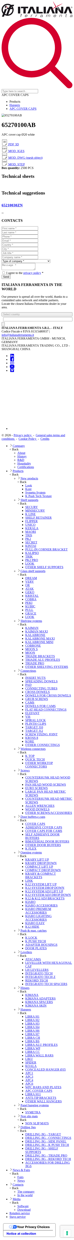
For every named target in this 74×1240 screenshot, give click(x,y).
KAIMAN (31, 628)
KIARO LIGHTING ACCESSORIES (38, 917)
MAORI (30, 531)
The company (26, 1191)
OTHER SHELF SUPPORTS (44, 567)
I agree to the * (24, 273)
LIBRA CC (32, 1052)
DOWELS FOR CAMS (40, 706)
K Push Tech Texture (38, 496)
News (21, 1180)
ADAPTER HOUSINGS (41, 944)
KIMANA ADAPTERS (40, 998)
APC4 (29, 1080)
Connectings (28, 670)
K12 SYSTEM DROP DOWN (44, 887)
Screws (25, 770)
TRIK (29, 556)
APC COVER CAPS (23, 108)
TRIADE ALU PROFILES (42, 659)
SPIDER (30, 1062)
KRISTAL (32, 595)
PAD (28, 685)
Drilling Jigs (28, 1127)
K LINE (30, 514)
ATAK (29, 588)
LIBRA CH (32, 1037)
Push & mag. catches (34, 930)
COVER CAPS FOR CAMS (43, 831)
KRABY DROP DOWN (41, 863)
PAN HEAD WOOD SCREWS (45, 784)
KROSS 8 (31, 738)
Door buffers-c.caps (33, 816)
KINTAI (30, 546)
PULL (29, 610)
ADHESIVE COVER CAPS (43, 827)
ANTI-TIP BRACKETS (40, 1097)
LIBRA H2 (32, 1020)
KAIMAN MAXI (36, 631)
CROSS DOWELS (37, 692)
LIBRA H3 (32, 1023)
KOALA (31, 1066)
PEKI (28, 602)
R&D (20, 460)
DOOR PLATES (36, 948)
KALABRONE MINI (39, 642)
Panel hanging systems (35, 1105)
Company (19, 445)
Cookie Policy (28, 438)
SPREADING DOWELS (41, 681)
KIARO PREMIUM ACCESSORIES (38, 910)
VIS (27, 716)
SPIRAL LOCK (35, 720)
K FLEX (31, 848)
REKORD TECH (36, 980)
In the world (25, 1195)
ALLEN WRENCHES (39, 805)
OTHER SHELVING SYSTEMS (46, 666)
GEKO (29, 592)
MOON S (31, 649)
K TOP (30, 756)
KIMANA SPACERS (39, 1002)
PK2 (28, 539)
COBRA (31, 599)
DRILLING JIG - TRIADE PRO (46, 1155)
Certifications (25, 467)
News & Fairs (21, 1170)
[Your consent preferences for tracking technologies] (67, 1233)
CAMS (29, 702)
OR (27, 585)
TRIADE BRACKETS (40, 656)
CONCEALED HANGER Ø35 (45, 1069)
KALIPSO (32, 553)
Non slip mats (29, 1116)
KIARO (30, 902)
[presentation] (2, 213)
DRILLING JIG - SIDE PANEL (46, 1141)
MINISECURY (35, 510)
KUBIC (30, 606)
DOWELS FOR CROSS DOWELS (48, 695)
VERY (29, 581)
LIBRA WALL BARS (39, 1055)
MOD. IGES (15, 151)
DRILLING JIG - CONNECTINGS (48, 1138)
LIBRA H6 (32, 1030)
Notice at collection (21, 1233)
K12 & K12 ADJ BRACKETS (45, 898)
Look (28, 485)
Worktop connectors (33, 749)
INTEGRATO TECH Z (40, 977)
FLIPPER (31, 521)
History (22, 456)
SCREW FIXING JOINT (41, 734)
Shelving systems (31, 621)
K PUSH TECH (35, 941)
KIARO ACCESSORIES (41, 905)
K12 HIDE (32, 926)
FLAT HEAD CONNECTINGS (46, 709)
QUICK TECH (35, 759)
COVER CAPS (35, 823)
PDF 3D (13, 144)
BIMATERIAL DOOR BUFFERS (47, 841)
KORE (29, 741)
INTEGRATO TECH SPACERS (46, 984)
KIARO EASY (35, 923)
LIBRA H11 (33, 1094)
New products (29, 478)
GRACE (30, 613)
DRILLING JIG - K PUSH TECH (47, 1145)
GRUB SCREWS (36, 699)
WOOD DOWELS (37, 809)
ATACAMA (33, 959)
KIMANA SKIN (36, 1005)
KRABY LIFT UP (37, 859)
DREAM (31, 578)
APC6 (29, 1083)
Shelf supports (29, 500)
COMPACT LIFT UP (39, 866)
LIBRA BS (32, 1041)
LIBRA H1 (32, 1016)
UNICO (30, 524)
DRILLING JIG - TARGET (43, 1134)
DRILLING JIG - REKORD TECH (48, 1159)
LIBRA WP (32, 1048)
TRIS (28, 535)
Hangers (14, 105)
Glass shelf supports (33, 571)
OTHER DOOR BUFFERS (43, 845)
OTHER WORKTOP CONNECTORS (39, 764)
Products (18, 471)
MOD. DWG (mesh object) (25, 157)
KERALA (31, 528)
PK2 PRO (31, 560)
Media (17, 1199)
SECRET (31, 542)
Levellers (26, 952)
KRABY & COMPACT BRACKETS (40, 875)
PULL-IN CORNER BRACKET (46, 549)
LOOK (29, 563)
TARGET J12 (34, 730)
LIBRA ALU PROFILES (41, 1044)
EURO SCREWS (36, 788)
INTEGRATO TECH (39, 973)
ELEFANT (32, 713)
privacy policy (32, 273)
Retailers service (19, 1213)
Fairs (20, 1177)
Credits (44, 438)
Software (23, 1206)
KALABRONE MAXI (40, 638)
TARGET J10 (34, 727)
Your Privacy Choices (33, 1227)
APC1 (29, 1073)
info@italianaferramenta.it (18, 335)
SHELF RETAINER (38, 517)
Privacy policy (23, 435)
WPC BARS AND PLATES (43, 1087)
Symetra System (35, 492)
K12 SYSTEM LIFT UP (41, 884)
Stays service (17, 1216)
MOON (30, 652)
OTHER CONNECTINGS (42, 745)
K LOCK (31, 937)
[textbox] (37, 319)
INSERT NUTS (35, 677)
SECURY (31, 507)
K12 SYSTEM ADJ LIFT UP (44, 891)
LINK (29, 880)
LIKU (29, 1059)
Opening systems (31, 852)
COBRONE (33, 645)
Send (6, 276)
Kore (28, 489)
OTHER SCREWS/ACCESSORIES (48, 812)
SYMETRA (33, 1112)
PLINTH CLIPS (35, 723)
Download (24, 1209)
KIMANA (31, 995)
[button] (37, 314)
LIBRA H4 (32, 1027)
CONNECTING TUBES (41, 688)
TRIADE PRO (34, 663)
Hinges (25, 988)
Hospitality (24, 463)
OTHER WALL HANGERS (43, 1101)
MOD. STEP (16, 164)
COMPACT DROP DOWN (43, 870)
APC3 (29, 1076)
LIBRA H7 (32, 1034)
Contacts (18, 1184)
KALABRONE (35, 635)
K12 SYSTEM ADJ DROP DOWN (48, 895)
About (21, 453)
